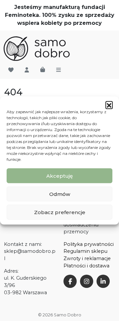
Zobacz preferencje (59, 212)
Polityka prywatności (88, 244)
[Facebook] (70, 281)
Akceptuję (59, 175)
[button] (109, 105)
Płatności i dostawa (86, 266)
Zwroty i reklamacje (87, 258)
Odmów (59, 194)
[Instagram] (86, 281)
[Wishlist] (11, 70)
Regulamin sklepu (85, 251)
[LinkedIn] (103, 281)
